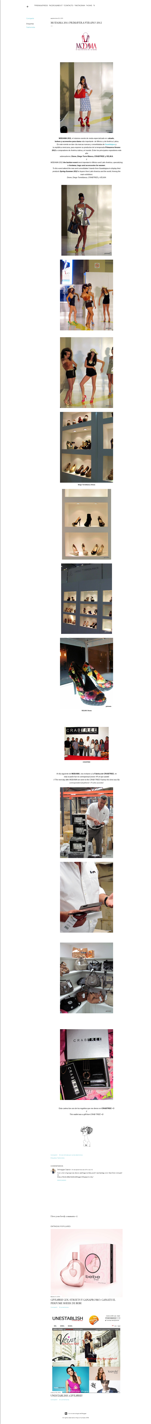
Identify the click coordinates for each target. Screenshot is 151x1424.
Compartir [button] (30, 18)
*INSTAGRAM (80, 6)
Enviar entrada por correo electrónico (71, 1155)
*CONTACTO (68, 6)
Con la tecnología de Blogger (77, 1413)
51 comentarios (64, 1307)
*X (94, 6)
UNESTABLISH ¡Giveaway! (67, 1395)
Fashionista (30, 27)
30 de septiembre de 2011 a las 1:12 (82, 1169)
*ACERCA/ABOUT (55, 6)
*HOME (89, 6)
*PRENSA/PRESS (41, 6)
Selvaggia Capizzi (64, 1170)
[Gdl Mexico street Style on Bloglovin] (86, 1146)
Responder (61, 1180)
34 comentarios (64, 1399)
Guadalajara (110, 144)
